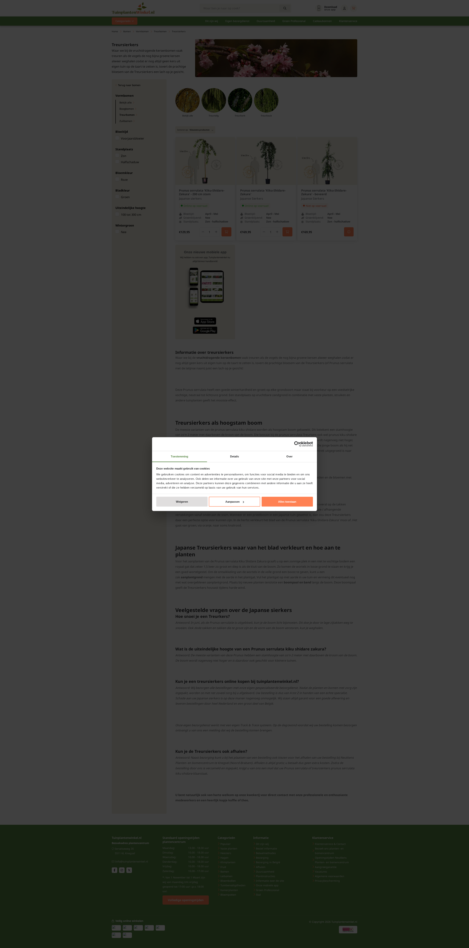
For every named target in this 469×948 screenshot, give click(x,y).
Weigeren (182, 501)
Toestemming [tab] (179, 456)
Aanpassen (232, 501)
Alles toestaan (287, 501)
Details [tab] (234, 456)
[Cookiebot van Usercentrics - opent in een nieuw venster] (297, 444)
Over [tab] (289, 456)
